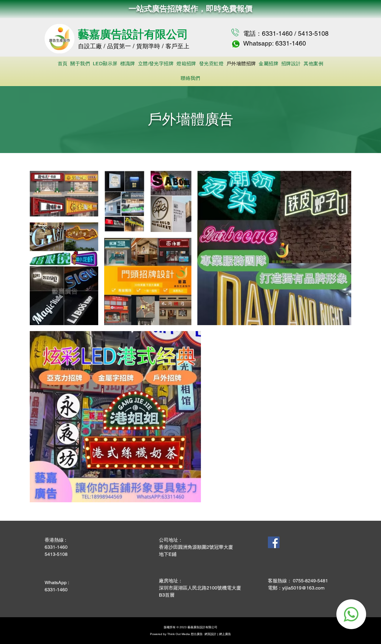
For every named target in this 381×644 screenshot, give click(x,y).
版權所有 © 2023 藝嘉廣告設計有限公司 (190, 627)
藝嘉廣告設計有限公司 (133, 33)
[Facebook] (273, 542)
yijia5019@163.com (303, 588)
